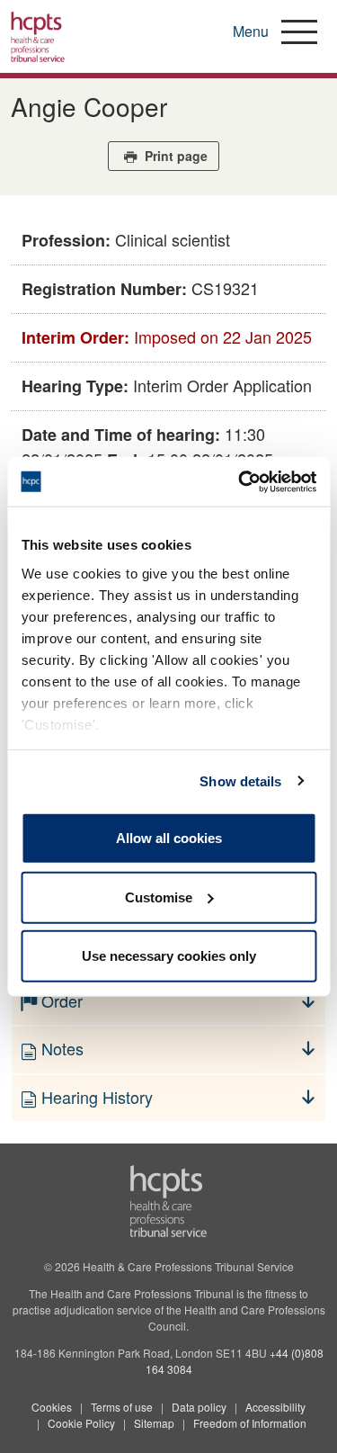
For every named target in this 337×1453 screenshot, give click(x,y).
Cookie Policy (81, 1423)
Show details (240, 780)
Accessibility (275, 1406)
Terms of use (122, 1406)
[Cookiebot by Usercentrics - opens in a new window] (240, 481)
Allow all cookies (169, 838)
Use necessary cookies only (169, 956)
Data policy (199, 1406)
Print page (174, 156)
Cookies (51, 1406)
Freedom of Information (249, 1423)
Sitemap (154, 1423)
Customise (158, 896)
